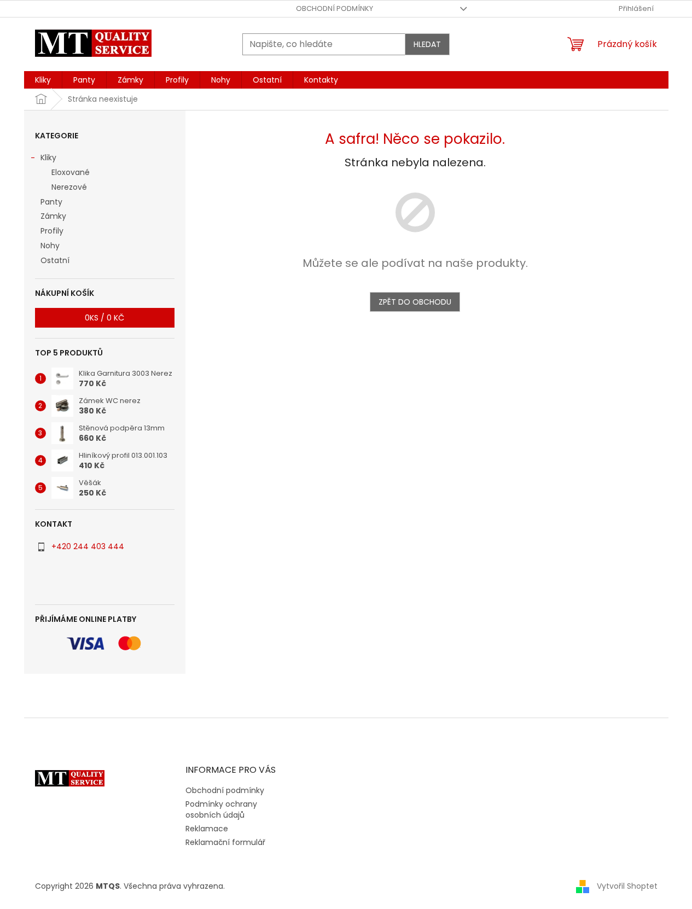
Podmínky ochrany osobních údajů (221, 809)
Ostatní (54, 260)
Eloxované (70, 172)
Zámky (53, 216)
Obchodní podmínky (334, 8)
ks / (104, 317)
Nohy (50, 245)
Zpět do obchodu (415, 301)
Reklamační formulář (225, 842)
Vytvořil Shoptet (627, 886)
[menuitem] (43, 80)
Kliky (48, 157)
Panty (51, 201)
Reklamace (206, 828)
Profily (51, 230)
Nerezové (69, 187)
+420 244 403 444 (87, 546)
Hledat (427, 44)
